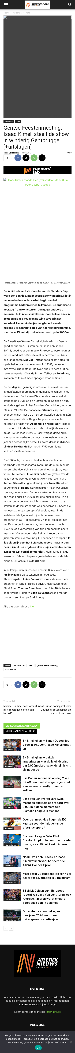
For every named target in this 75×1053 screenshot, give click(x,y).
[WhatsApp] (34, 157)
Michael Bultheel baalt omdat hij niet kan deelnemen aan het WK (20, 710)
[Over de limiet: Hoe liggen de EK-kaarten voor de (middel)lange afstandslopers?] (12, 824)
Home (6, 12)
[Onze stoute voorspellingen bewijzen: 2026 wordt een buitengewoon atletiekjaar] (12, 915)
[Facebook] (17, 157)
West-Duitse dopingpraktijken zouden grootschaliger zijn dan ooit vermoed (55, 710)
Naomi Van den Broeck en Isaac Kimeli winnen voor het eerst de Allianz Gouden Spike (44, 861)
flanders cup (19, 665)
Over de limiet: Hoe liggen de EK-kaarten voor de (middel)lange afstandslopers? (44, 823)
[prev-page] (5, 928)
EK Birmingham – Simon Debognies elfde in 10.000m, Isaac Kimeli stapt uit (47, 744)
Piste (27, 12)
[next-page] (11, 928)
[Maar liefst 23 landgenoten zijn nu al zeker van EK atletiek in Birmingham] (12, 878)
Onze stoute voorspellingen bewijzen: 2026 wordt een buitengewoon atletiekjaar (41, 915)
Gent (31, 665)
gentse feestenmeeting (47, 665)
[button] (6, 4)
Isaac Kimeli (10, 669)
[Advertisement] (37, 635)
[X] (25, 157)
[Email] (42, 157)
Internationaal (11, 845)
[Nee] (70, 1042)
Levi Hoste (14, 152)
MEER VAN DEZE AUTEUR (20, 731)
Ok (38, 1047)
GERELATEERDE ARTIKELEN (22, 725)
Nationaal (17, 12)
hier (32, 606)
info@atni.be (53, 1011)
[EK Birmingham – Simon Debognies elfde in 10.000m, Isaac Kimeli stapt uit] (12, 745)
